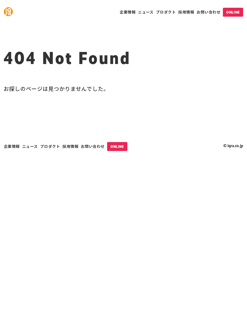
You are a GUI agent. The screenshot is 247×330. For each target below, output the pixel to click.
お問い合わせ (208, 11)
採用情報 (186, 11)
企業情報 (128, 11)
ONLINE (233, 12)
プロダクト (166, 11)
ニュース (146, 11)
